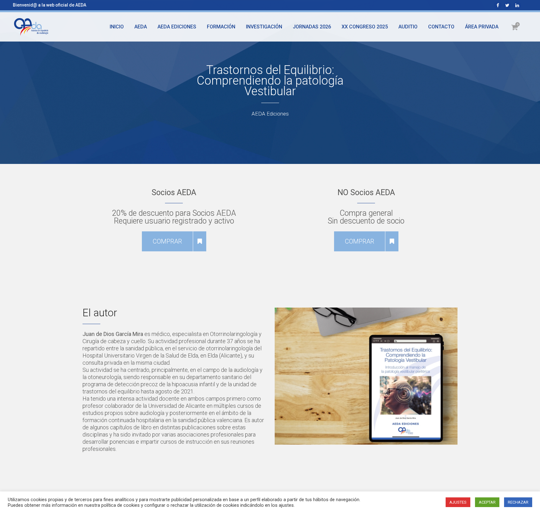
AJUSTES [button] (458, 502)
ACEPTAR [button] (487, 502)
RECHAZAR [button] (518, 502)
